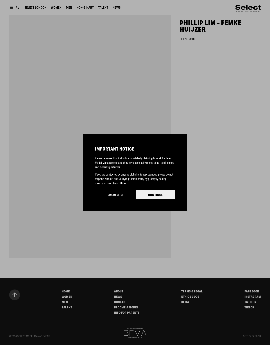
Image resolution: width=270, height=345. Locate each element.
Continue (155, 195)
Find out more (114, 195)
